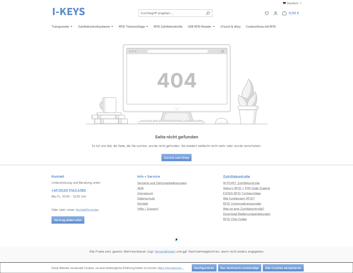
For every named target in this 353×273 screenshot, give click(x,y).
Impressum (145, 193)
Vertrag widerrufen (68, 220)
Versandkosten (165, 251)
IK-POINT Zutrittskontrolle (241, 183)
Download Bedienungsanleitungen (246, 214)
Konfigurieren (204, 268)
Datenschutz (146, 198)
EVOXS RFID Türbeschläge (242, 193)
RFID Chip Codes (235, 219)
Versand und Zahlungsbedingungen (162, 183)
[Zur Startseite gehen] (69, 12)
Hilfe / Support (147, 209)
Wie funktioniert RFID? (239, 198)
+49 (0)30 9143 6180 (68, 190)
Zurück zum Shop (176, 157)
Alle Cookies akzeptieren (283, 268)
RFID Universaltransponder (242, 203)
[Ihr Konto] (275, 13)
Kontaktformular (87, 210)
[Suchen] (208, 13)
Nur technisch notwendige (239, 268)
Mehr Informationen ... (171, 268)
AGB (140, 188)
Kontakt (142, 203)
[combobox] (171, 13)
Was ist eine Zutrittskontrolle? (243, 209)
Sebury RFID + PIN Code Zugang (246, 188)
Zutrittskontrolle (236, 176)
